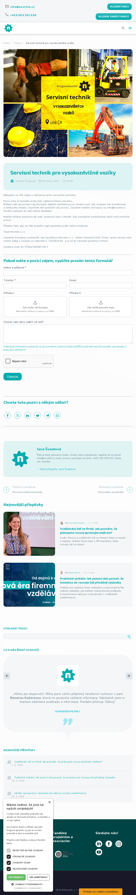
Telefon (9, 280)
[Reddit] (37, 415)
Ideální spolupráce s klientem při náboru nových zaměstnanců (50, 789)
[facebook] (108, 840)
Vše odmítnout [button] (39, 877)
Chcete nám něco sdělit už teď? (23, 322)
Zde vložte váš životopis (35, 307)
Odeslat (12, 377)
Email (72, 280)
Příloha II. (75, 293)
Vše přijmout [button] (16, 877)
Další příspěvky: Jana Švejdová (57, 469)
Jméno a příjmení (15, 267)
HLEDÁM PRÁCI (119, 6)
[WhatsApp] (57, 415)
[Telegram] (47, 415)
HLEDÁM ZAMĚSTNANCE (114, 16)
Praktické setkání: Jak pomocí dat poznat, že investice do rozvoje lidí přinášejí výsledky (64, 773)
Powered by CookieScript (28, 888)
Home (6, 43)
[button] (123, 28)
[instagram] (118, 840)
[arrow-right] (129, 695)
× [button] (49, 802)
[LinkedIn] (27, 415)
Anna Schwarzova (76, 523)
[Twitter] (17, 415)
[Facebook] (7, 415)
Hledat (129, 636)
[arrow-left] (6, 695)
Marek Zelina (74, 572)
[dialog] (28, 845)
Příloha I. (9, 293)
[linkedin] (99, 840)
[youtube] (99, 848)
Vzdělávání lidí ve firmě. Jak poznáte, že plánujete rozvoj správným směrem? (58, 757)
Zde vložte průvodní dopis (100, 307)
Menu (130, 28)
